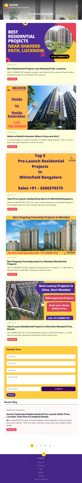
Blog (41, 469)
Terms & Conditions (41, 479)
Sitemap (41, 476)
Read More (12, 79)
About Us (41, 462)
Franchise (41, 466)
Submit (11, 395)
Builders (41, 472)
